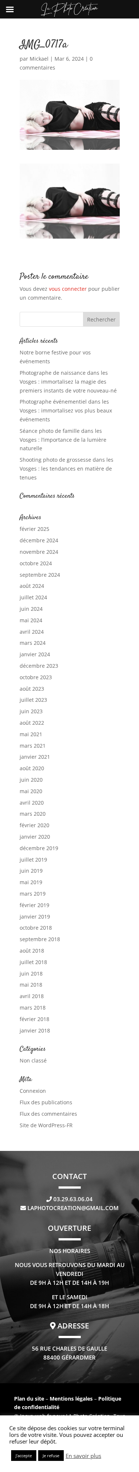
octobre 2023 (36, 677)
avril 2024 (32, 631)
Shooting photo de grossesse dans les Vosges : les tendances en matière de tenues (66, 468)
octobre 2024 (36, 563)
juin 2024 (31, 608)
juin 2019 (31, 870)
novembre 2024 (39, 551)
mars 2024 (33, 642)
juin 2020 (31, 779)
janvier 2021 (35, 756)
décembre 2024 (39, 540)
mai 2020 (31, 791)
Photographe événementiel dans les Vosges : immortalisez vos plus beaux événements (66, 410)
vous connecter (68, 288)
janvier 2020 (35, 836)
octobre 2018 (36, 927)
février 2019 (34, 905)
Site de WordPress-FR (46, 1125)
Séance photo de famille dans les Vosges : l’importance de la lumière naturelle (63, 439)
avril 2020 (32, 802)
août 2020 (32, 768)
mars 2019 (33, 893)
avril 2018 (32, 996)
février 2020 (34, 825)
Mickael (39, 58)
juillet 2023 (33, 699)
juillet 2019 (33, 859)
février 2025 (34, 528)
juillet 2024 (33, 597)
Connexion (33, 1090)
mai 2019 (31, 882)
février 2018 (34, 1019)
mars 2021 (33, 745)
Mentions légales (72, 1398)
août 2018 (32, 950)
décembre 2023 (39, 665)
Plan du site (29, 1398)
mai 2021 (31, 734)
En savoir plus (83, 1455)
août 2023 (32, 688)
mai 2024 (31, 620)
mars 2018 (33, 1007)
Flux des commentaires (48, 1113)
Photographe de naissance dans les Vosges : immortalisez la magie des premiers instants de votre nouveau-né (68, 381)
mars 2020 (33, 813)
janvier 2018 (35, 1030)
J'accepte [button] (24, 1455)
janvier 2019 (35, 916)
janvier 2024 (35, 654)
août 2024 (32, 585)
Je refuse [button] (51, 1455)
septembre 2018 (40, 939)
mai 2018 (31, 984)
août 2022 (32, 722)
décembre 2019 (39, 848)
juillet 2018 (33, 962)
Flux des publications (46, 1102)
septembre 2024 (40, 574)
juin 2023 (31, 711)
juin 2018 (31, 973)
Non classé (33, 1060)
